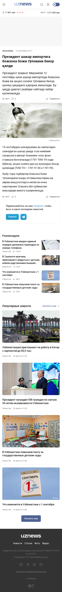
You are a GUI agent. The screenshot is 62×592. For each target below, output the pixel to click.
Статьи (28, 543)
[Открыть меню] (3, 4)
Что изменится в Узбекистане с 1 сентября (28, 504)
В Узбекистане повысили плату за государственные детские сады (22, 454)
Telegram (38, 206)
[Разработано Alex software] (31, 586)
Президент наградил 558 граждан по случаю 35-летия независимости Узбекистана (29, 401)
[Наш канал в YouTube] (41, 564)
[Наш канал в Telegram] (27, 564)
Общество (6, 356)
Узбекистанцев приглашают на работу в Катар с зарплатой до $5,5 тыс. (30, 349)
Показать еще (31, 518)
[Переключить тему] (56, 4)
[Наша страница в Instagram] (21, 564)
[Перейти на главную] (23, 4)
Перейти (12, 217)
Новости (17, 543)
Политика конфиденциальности (31, 571)
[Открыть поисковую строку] (41, 4)
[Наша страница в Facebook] (34, 564)
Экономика (7, 51)
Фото (37, 543)
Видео (45, 543)
